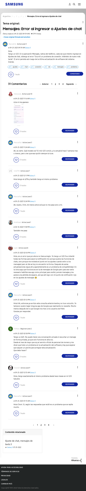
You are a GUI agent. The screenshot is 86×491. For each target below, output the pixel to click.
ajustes (15, 67)
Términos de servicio (10, 472)
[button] (79, 43)
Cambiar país (6, 484)
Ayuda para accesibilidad (12, 467)
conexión (38, 67)
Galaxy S (28, 48)
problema (74, 67)
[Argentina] (14, 4)
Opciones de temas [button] (79, 22)
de (49, 67)
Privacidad (5, 476)
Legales (4, 480)
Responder (69, 131)
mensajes (60, 67)
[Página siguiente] (53, 425)
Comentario (75, 74)
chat (26, 67)
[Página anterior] (33, 425)
